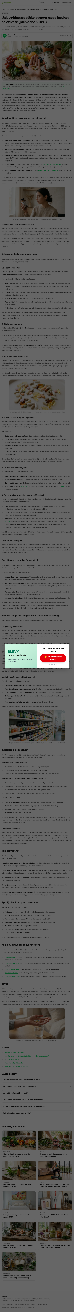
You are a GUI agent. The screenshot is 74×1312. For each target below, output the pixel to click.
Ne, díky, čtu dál (53, 664)
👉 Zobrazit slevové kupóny (53, 658)
